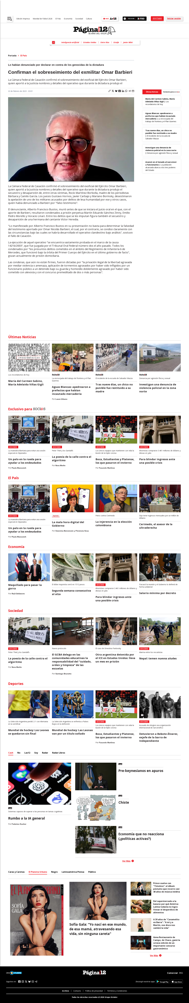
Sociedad (79, 18)
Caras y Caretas (16, 871)
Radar (45, 752)
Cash (10, 752)
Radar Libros (58, 752)
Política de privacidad (94, 991)
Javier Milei (128, 42)
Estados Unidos (89, 42)
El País (58, 18)
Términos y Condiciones (117, 991)
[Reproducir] (125, 19)
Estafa (116, 42)
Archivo (65, 991)
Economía (68, 18)
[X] (26, 981)
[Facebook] (19, 981)
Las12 (27, 752)
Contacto (77, 991)
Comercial (172, 973)
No (18, 752)
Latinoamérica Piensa (73, 871)
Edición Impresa (23, 18)
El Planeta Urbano (38, 871)
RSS (181, 973)
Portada (12, 55)
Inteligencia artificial (70, 42)
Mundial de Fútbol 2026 (42, 18)
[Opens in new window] (162, 982)
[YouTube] (33, 981)
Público (92, 871)
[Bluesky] (29, 982)
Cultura (89, 18)
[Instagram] (23, 981)
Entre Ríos (105, 42)
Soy (36, 752)
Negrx (54, 871)
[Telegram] (36, 981)
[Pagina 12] (94, 31)
